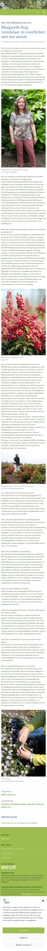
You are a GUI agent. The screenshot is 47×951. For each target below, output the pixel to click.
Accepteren (23, 930)
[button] (43, 900)
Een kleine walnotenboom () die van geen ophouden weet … (22, 804)
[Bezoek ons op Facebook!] (3, 867)
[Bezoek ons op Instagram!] (6, 867)
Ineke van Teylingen (22, 42)
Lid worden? (5, 858)
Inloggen (6, 839)
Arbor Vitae (5, 23)
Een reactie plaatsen (38, 42)
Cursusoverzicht (7, 853)
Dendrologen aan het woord (21, 23)
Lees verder (26, 894)
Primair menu (44, 12)
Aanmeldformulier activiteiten (12, 849)
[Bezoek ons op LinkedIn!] (14, 867)
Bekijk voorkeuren (23, 945)
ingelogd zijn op (13, 823)
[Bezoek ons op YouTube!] (10, 867)
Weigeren (23, 938)
